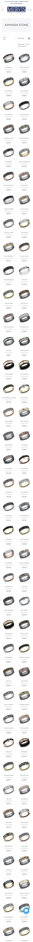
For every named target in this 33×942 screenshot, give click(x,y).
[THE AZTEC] (9, 483)
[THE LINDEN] (24, 601)
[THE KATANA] (24, 388)
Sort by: (4, 38)
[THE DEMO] (24, 435)
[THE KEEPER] (24, 860)
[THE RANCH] (24, 931)
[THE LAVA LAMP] (9, 223)
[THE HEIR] (24, 270)
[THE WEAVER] (24, 719)
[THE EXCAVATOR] (24, 884)
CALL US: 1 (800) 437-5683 (11, 1)
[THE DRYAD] (9, 506)
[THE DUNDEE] (9, 365)
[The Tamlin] (9, 860)
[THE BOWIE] (9, 577)
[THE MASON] (9, 152)
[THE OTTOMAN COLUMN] (9, 388)
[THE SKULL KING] (9, 129)
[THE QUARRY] (9, 624)
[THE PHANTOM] (24, 341)
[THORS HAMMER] (9, 766)
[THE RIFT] (9, 341)
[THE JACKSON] (24, 247)
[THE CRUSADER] (24, 105)
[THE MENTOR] (9, 105)
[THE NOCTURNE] (9, 200)
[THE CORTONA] (9, 247)
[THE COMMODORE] (24, 152)
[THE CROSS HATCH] (9, 176)
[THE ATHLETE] (24, 459)
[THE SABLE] (9, 530)
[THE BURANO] (9, 648)
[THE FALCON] (24, 294)
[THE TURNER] (24, 365)
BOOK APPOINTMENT (16, 3)
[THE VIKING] (9, 931)
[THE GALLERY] (9, 294)
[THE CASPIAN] (24, 81)
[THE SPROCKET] (24, 766)
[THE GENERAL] (24, 813)
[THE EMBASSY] (24, 908)
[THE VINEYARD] (24, 530)
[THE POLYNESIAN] (24, 554)
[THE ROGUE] (24, 223)
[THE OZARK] (9, 459)
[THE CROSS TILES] (24, 506)
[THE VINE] (24, 577)
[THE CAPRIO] (24, 176)
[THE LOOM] (24, 837)
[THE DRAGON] (9, 837)
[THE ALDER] (24, 672)
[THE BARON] (9, 554)
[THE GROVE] (9, 813)
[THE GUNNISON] (24, 58)
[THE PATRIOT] (9, 81)
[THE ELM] (9, 672)
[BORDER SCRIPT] (24, 695)
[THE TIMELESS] (24, 412)
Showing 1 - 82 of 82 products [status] (23, 45)
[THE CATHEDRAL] (9, 601)
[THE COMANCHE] (9, 908)
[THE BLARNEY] (9, 412)
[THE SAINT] (9, 742)
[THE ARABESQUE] (9, 270)
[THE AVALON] (9, 884)
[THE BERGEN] (24, 789)
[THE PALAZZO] (24, 200)
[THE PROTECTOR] (9, 719)
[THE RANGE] (9, 58)
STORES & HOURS (23, 1)
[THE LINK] (9, 789)
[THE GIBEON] (24, 483)
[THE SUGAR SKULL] (24, 129)
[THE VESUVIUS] (24, 318)
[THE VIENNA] (24, 742)
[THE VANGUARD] (9, 318)
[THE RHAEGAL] (9, 435)
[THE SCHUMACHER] (24, 648)
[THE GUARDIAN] (9, 695)
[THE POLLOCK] (24, 624)
